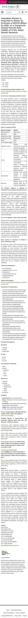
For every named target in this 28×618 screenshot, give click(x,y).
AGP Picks (3, 2)
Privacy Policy (17, 615)
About (7, 610)
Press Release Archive (16, 610)
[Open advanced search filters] (22, 12)
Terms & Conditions (20, 613)
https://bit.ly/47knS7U (7, 415)
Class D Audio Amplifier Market (10, 460)
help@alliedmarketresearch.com (10, 545)
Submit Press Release (8, 613)
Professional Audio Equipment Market (12, 425)
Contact (25, 615)
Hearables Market (14, 53)
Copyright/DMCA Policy (7, 615)
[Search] (19, 12)
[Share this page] (26, 12)
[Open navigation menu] (2, 12)
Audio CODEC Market (7, 433)
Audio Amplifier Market (7, 441)
